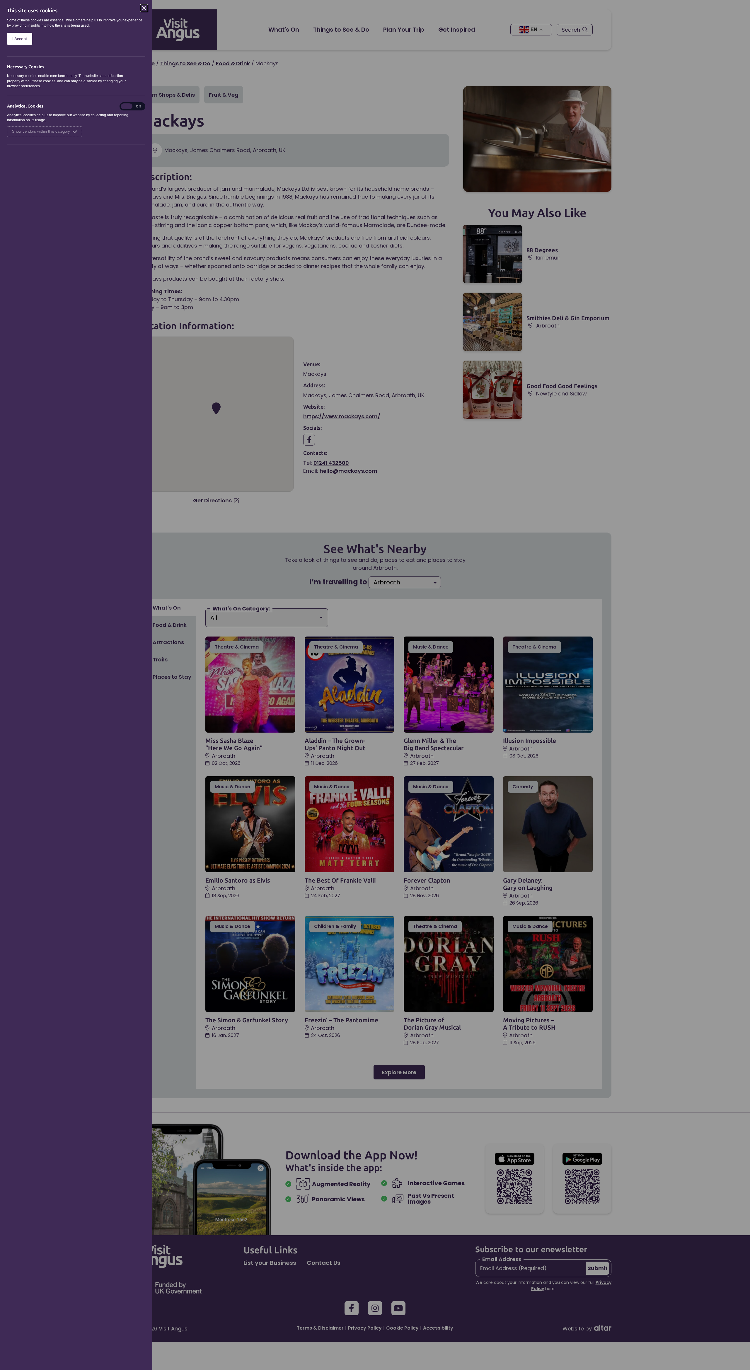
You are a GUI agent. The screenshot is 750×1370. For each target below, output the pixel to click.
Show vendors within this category (41, 131)
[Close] (144, 8)
